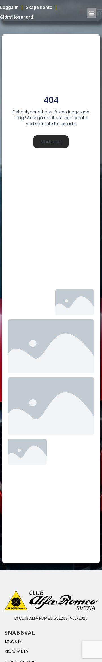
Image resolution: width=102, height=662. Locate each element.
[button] (91, 13)
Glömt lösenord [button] (16, 17)
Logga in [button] (9, 7)
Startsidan (51, 142)
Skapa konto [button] (39, 7)
